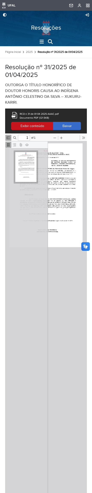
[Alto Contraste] (5, 15)
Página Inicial (13, 52)
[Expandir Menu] (41, 41)
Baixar (67, 126)
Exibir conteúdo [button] (32, 126)
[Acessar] (87, 15)
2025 (29, 52)
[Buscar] (50, 41)
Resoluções (46, 28)
